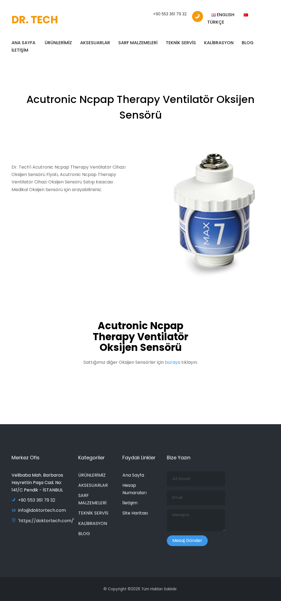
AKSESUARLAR (95, 43)
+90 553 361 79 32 (170, 14)
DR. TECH (35, 19)
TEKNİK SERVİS (181, 43)
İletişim (129, 503)
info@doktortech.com (42, 510)
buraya (173, 362)
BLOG (248, 43)
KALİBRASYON (219, 43)
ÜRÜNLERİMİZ (58, 43)
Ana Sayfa (133, 475)
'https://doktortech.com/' (46, 521)
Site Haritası (135, 513)
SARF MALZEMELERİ (138, 43)
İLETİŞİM (20, 50)
